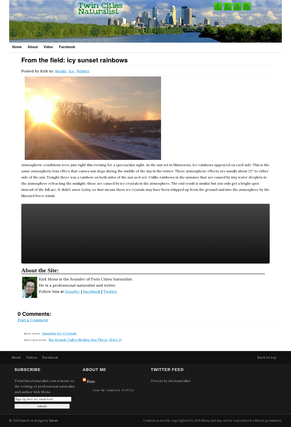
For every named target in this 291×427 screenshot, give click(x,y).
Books (61, 71)
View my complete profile (113, 390)
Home (17, 47)
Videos (32, 357)
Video (48, 47)
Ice (72, 71)
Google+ (73, 291)
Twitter (110, 291)
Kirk (91, 381)
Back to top (266, 357)
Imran (53, 421)
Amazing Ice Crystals (59, 333)
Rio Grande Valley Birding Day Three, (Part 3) (85, 340)
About (33, 47)
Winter (82, 71)
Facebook (67, 47)
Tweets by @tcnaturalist (170, 381)
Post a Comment (33, 320)
